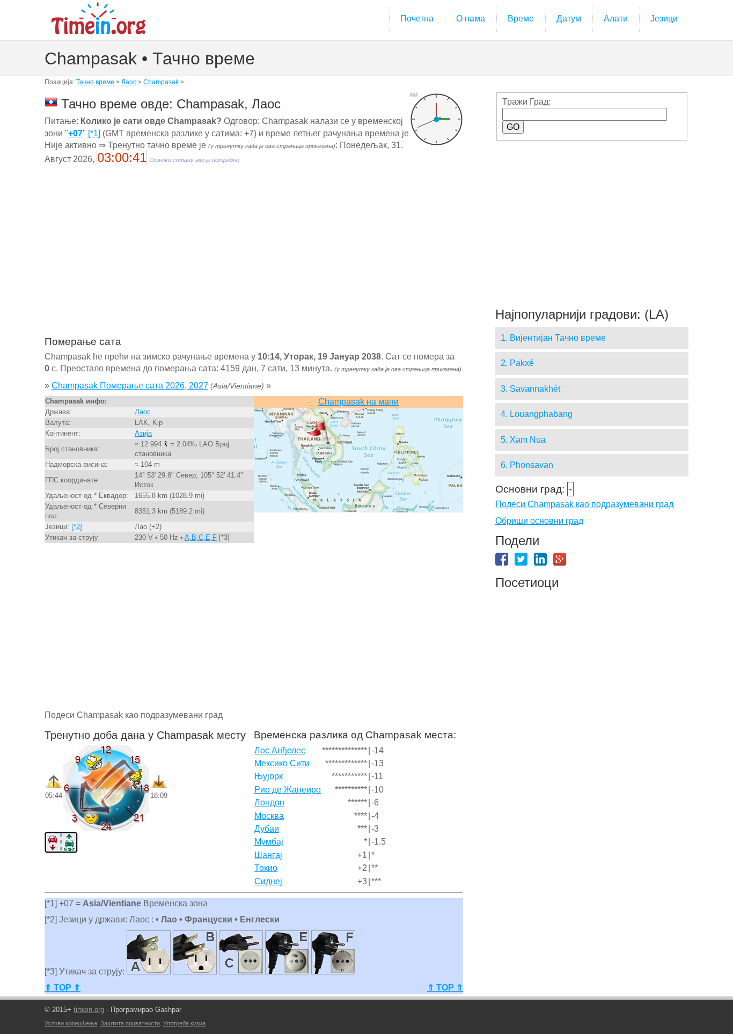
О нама (470, 18)
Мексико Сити (282, 763)
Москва (269, 815)
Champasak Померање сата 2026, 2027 (130, 385)
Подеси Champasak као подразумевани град (584, 504)
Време (521, 18)
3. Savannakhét (530, 388)
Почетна (417, 18)
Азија (143, 433)
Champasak (161, 82)
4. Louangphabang (537, 414)
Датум (568, 18)
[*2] (76, 527)
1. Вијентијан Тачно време (553, 337)
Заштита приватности (130, 1023)
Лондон (269, 802)
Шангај (268, 855)
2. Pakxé (517, 363)
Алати (616, 18)
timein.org (89, 1010)
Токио (265, 867)
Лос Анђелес (279, 750)
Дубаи (266, 828)
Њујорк (268, 776)
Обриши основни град (539, 520)
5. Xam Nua (523, 439)
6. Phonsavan (527, 465)
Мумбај (268, 841)
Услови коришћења (71, 1023)
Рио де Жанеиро (287, 789)
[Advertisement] (254, 257)
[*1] (94, 133)
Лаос (128, 82)
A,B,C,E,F (201, 537)
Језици (664, 18)
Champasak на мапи (358, 401)
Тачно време (95, 82)
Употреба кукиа (184, 1023)
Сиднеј (268, 881)
